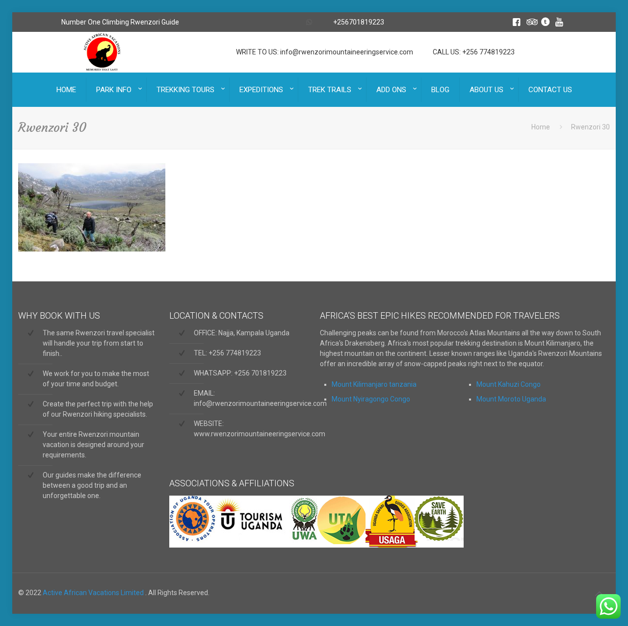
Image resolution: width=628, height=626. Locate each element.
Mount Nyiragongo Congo (371, 399)
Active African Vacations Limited (94, 593)
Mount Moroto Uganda (511, 399)
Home (540, 127)
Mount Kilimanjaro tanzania (374, 384)
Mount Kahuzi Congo (508, 384)
